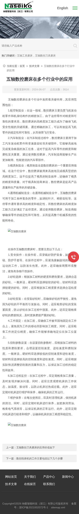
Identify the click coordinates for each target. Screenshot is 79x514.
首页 (22, 66)
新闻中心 (68, 476)
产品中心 (49, 476)
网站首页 (11, 476)
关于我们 (30, 476)
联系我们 (49, 484)
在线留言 (30, 484)
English (62, 8)
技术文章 (34, 66)
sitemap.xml (58, 507)
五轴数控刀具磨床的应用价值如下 (35, 447)
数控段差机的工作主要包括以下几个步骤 (39, 458)
